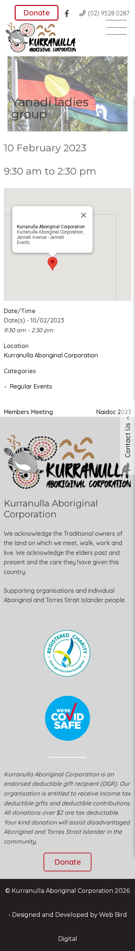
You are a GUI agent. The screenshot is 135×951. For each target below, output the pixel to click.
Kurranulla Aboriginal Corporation (51, 355)
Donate (36, 12)
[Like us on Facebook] (69, 14)
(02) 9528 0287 (108, 13)
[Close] (84, 215)
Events (23, 242)
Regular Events (31, 386)
